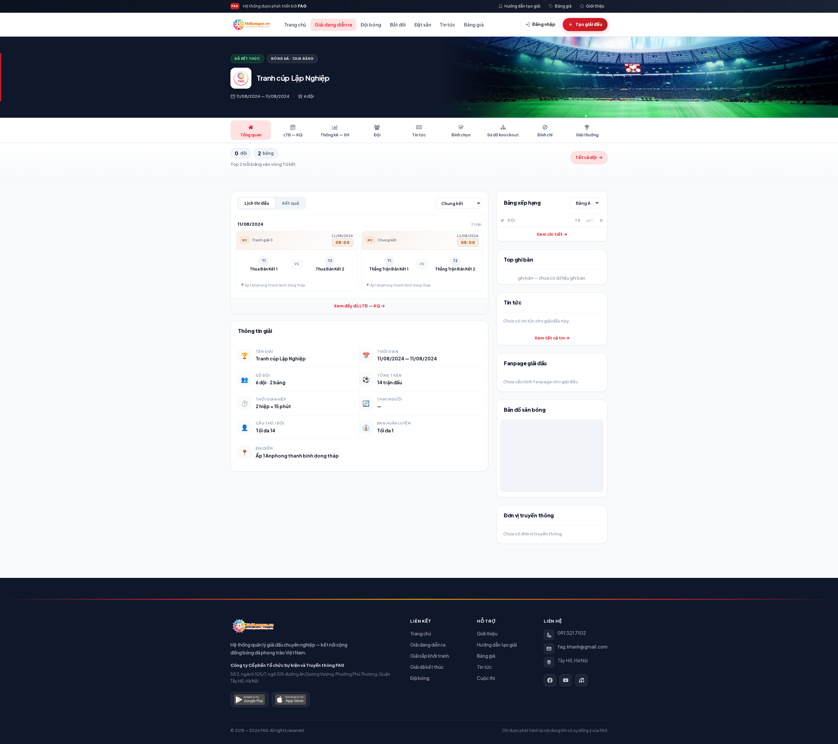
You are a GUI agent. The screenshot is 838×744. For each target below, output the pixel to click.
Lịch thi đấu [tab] (257, 203)
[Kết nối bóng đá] (581, 680)
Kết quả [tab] (290, 203)
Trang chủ (295, 24)
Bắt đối (398, 24)
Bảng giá (474, 24)
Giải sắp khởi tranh (429, 656)
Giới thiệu (487, 633)
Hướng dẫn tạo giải (497, 645)
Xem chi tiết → (552, 234)
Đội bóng (371, 24)
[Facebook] (550, 680)
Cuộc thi (486, 678)
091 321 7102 (571, 633)
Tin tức (447, 24)
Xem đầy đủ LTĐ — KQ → (359, 305)
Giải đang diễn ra (333, 24)
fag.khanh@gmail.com (582, 646)
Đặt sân (422, 24)
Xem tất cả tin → (552, 337)
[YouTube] (565, 680)
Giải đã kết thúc (427, 667)
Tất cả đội (589, 157)
